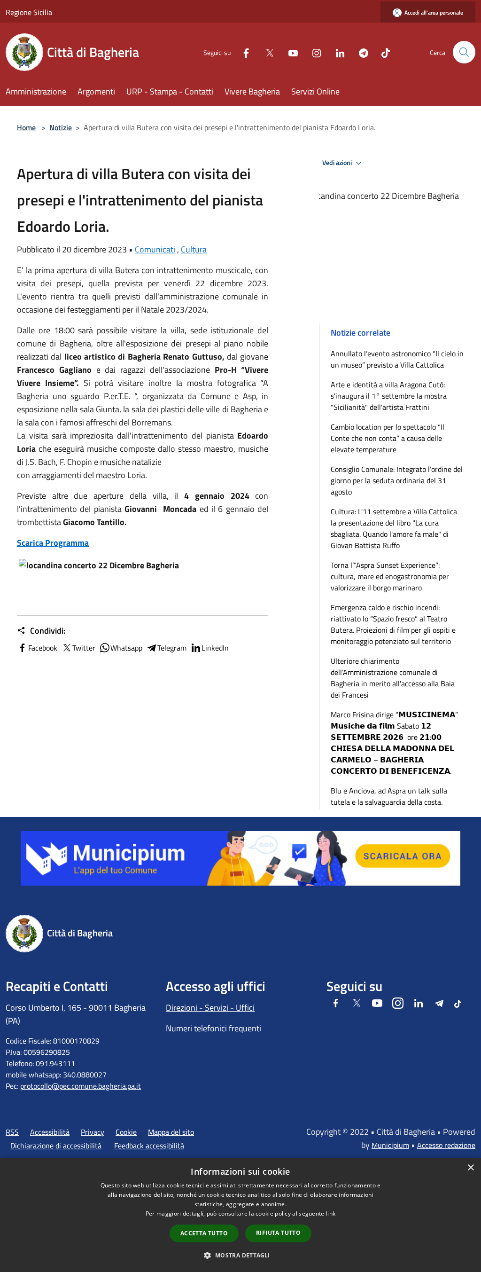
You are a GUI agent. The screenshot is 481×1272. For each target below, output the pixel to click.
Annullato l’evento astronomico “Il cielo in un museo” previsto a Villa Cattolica (397, 359)
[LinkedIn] (336, 52)
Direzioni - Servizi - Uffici (210, 1007)
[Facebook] (242, 52)
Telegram (171, 647)
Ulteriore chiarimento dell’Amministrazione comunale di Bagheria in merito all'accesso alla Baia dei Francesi (393, 677)
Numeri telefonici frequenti (213, 1028)
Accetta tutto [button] (204, 1233)
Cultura (194, 249)
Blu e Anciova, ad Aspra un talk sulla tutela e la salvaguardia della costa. (389, 796)
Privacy (92, 1132)
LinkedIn (215, 647)
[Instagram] (312, 52)
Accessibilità (50, 1132)
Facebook (42, 647)
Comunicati (155, 249)
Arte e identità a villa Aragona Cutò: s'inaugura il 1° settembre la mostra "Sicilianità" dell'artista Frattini (389, 396)
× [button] (470, 1167)
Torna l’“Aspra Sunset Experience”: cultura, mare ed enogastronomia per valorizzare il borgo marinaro (390, 576)
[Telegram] (359, 52)
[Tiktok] (382, 52)
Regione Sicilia (29, 12)
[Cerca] (464, 52)
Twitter (83, 647)
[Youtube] (289, 52)
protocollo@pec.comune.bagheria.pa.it (80, 1085)
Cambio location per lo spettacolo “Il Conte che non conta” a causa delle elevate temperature (387, 438)
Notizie (60, 127)
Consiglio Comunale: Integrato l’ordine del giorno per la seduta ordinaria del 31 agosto (397, 480)
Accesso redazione (446, 1145)
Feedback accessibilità (149, 1145)
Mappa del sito (171, 1132)
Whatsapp (126, 647)
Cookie (126, 1132)
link (330, 1213)
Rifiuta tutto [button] (278, 1233)
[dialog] (240, 1215)
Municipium (390, 1145)
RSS (12, 1132)
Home (26, 127)
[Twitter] (265, 52)
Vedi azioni (337, 162)
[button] (240, 1255)
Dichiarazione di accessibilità (55, 1145)
